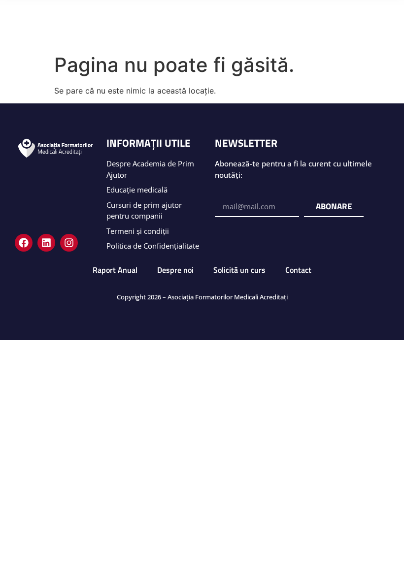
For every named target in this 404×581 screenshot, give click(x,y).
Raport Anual (115, 270)
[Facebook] (24, 243)
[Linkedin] (46, 243)
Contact (298, 270)
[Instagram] (69, 243)
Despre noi (175, 270)
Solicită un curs (239, 270)
